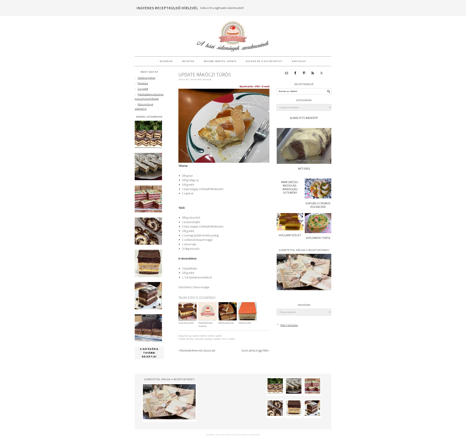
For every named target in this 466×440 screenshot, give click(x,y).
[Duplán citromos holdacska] (318, 197)
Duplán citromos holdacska (317, 205)
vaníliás (231, 339)
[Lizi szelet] (148, 211)
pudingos (209, 339)
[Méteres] (304, 163)
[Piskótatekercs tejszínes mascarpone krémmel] (148, 243)
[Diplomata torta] (318, 232)
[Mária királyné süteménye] (148, 276)
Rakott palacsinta (226, 322)
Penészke (143, 83)
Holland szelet (244, 322)
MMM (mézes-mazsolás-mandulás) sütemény (290, 187)
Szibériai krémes (146, 78)
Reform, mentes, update (211, 336)
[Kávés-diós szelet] (148, 340)
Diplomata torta (318, 238)
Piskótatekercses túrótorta (205, 324)
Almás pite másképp (304, 118)
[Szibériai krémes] (148, 147)
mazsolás (199, 339)
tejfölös (217, 339)
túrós (224, 339)
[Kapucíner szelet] (148, 308)
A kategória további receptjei (149, 352)
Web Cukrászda (233, 34)
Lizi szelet (143, 89)
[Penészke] (148, 179)
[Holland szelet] (290, 229)
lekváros (190, 339)
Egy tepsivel (193, 336)
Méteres (304, 168)
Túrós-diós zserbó (185, 322)
